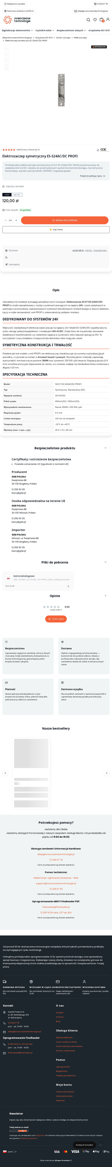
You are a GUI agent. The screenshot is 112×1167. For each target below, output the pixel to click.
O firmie (60, 1017)
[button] (56, 448)
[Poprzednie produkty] (5, 773)
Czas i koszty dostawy (66, 1042)
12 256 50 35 (18, 489)
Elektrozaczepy (80, 37)
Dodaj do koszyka (66, 220)
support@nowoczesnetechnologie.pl (56, 883)
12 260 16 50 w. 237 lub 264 (20, 1044)
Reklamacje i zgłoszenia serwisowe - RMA (56, 877)
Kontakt (59, 1012)
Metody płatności (64, 1037)
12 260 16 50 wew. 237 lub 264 (56, 912)
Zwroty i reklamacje (65, 1050)
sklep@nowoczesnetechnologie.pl (93, 11)
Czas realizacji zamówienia (69, 1046)
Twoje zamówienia (65, 1091)
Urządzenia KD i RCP (44, 37)
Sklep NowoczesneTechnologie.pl (17, 37)
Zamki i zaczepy (63, 37)
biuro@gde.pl (19, 492)
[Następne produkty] (107, 773)
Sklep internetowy (55, 1160)
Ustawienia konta (64, 1096)
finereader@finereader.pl (56, 907)
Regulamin (40, 1135)
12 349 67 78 (102, 4)
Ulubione (60, 1100)
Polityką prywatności (29, 1138)
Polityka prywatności (66, 1075)
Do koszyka (31, 803)
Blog (58, 1021)
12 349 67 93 (56, 888)
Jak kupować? (63, 1066)
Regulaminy (61, 1071)
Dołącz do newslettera (22, 1131)
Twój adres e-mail (18, 1127)
